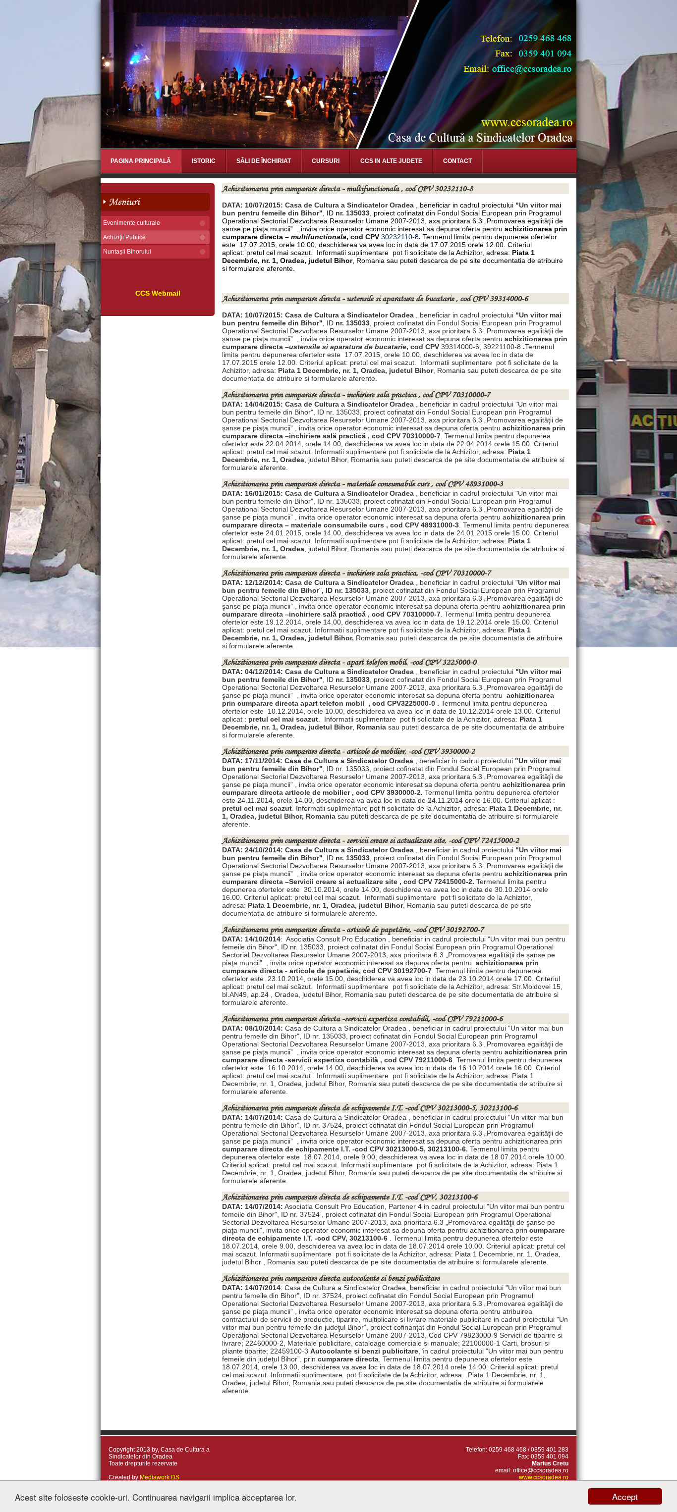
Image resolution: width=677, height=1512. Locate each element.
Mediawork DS (159, 1477)
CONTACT (457, 160)
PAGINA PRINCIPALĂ (141, 160)
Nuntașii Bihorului (127, 251)
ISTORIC (204, 160)
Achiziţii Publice (124, 237)
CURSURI (325, 160)
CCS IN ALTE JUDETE (391, 160)
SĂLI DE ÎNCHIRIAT (263, 160)
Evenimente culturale (131, 222)
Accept (625, 1496)
